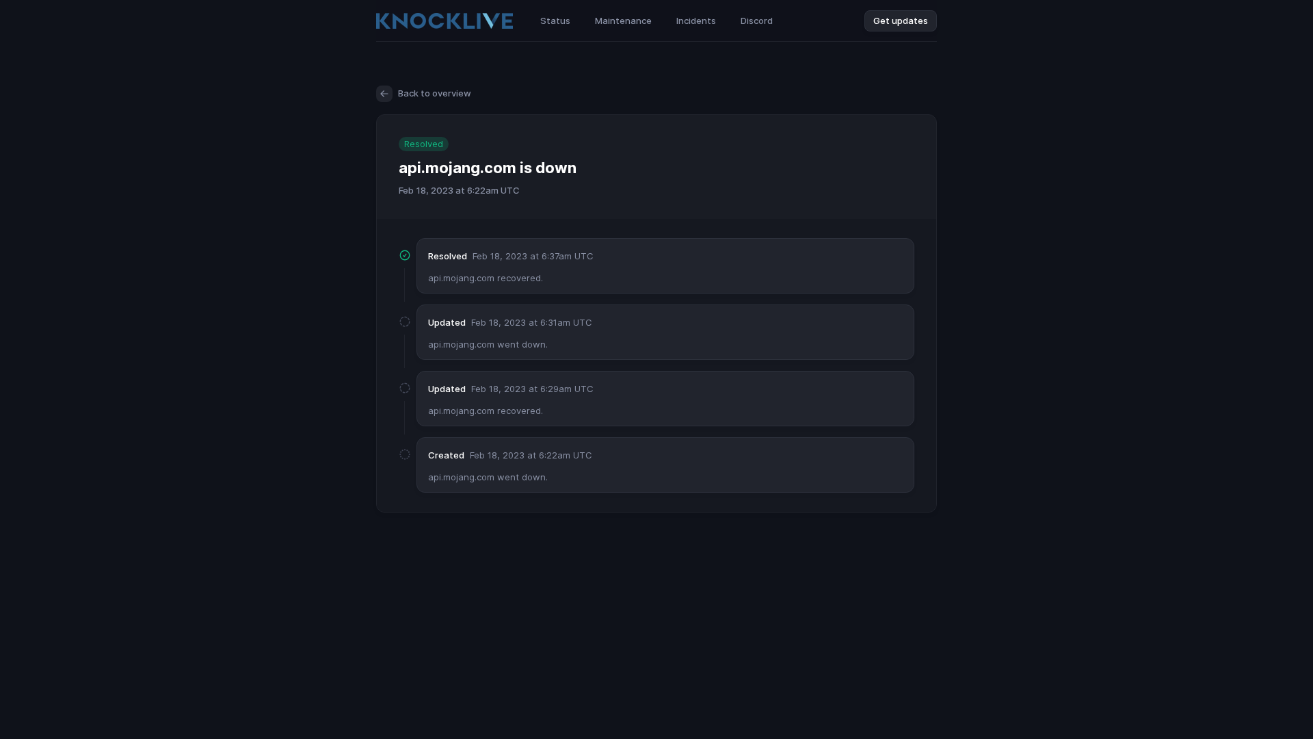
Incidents (696, 20)
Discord (757, 20)
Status (555, 20)
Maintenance (623, 20)
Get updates (900, 20)
